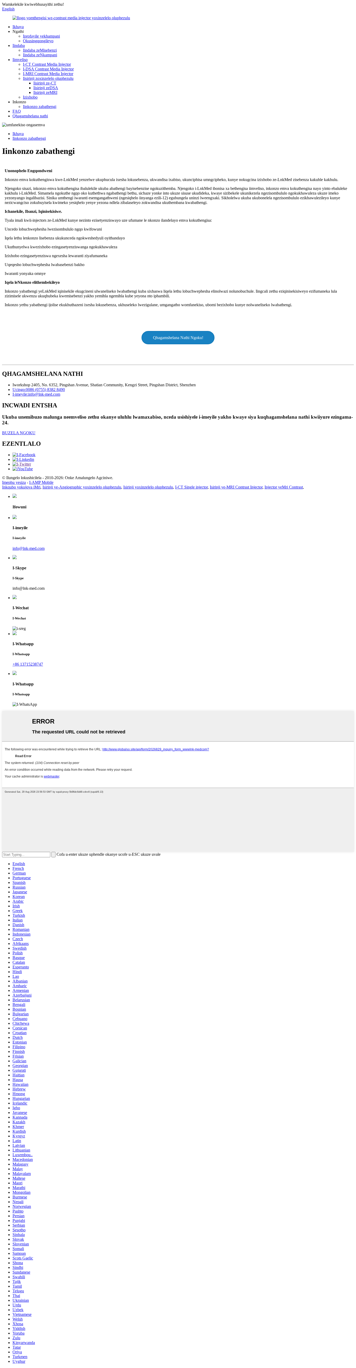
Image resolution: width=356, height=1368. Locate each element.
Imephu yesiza (14, 482)
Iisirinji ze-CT (44, 83)
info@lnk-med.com (29, 548)
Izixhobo (30, 97)
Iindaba (19, 45)
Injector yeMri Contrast (284, 487)
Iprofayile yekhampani (41, 36)
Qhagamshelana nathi (30, 116)
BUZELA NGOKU (18, 433)
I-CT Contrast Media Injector (47, 64)
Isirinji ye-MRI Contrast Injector (236, 487)
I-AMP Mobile (41, 482)
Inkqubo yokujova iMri (21, 487)
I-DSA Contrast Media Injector (48, 69)
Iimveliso (20, 59)
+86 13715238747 (28, 664)
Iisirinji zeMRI (45, 92)
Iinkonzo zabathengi (39, 106)
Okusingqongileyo (38, 41)
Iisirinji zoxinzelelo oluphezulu (48, 78)
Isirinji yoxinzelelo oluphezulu (148, 487)
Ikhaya (18, 27)
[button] (178, 337)
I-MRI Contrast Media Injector (48, 73)
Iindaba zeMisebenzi (40, 50)
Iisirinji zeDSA (45, 88)
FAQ (17, 111)
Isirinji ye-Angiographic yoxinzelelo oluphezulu (81, 487)
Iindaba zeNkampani (40, 55)
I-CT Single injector (191, 487)
